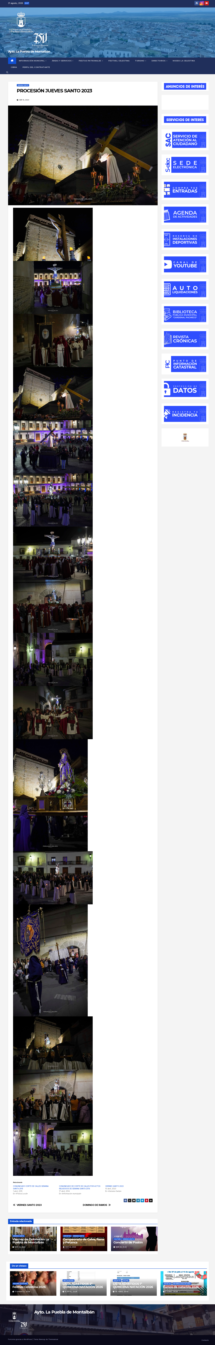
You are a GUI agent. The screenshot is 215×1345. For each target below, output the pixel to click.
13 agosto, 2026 (22, 1291)
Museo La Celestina (184, 61)
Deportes (67, 1236)
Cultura (117, 1239)
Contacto (205, 1340)
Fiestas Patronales (90, 61)
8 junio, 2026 (171, 1291)
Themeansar (53, 1339)
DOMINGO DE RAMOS (95, 1205)
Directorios (159, 61)
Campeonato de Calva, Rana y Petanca (83, 1240)
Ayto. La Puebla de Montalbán (29, 51)
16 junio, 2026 (121, 1291)
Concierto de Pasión (128, 1242)
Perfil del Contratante (36, 67)
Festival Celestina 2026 (28, 1287)
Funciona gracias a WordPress (20, 1339)
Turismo (140, 61)
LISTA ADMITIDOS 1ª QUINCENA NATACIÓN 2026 (133, 1285)
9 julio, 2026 (71, 1291)
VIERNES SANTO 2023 (114, 1186)
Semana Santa (23, 85)
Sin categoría (68, 1280)
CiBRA (14, 67)
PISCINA (126, 1280)
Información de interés (182, 1283)
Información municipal (32, 61)
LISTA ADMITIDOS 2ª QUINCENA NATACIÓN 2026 (83, 1285)
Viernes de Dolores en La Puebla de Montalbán (30, 1240)
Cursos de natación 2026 (181, 1287)
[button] (7, 72)
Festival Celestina (119, 61)
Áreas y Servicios (62, 61)
